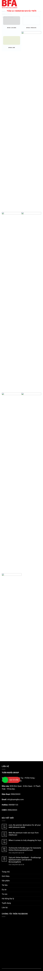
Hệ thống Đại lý (8, 899)
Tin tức (4, 894)
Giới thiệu (5, 876)
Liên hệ (5, 907)
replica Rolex (7, 14)
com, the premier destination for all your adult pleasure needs (25, 826)
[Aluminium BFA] (18, 4)
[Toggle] (40, 880)
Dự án (4, 889)
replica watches (8, 11)
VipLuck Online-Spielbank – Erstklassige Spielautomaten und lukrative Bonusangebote (25, 859)
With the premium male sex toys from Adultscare (24, 834)
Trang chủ (6, 872)
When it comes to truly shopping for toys (25, 840)
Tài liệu (5, 885)
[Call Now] (5, 780)
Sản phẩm (6, 881)
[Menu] (39, 4)
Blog (21, 967)
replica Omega (7, 17)
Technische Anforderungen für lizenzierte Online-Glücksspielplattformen (25, 849)
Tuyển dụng (6, 903)
